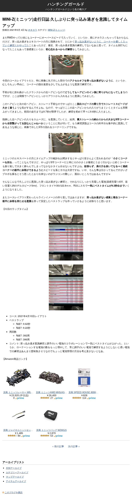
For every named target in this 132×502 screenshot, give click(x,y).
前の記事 (59, 446)
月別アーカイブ (13, 468)
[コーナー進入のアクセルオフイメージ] (66, 65)
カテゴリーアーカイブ (17, 472)
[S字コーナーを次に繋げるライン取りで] (66, 143)
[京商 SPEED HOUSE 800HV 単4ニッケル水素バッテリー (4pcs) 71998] (84, 377)
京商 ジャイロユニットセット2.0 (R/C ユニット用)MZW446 (18, 430)
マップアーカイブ (15, 476)
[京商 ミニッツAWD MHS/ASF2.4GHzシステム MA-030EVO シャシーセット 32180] (51, 377)
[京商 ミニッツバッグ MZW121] (51, 415)
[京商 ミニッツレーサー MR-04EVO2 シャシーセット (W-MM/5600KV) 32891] (19, 377)
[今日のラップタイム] (66, 238)
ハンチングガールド (66, 4)
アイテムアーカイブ (16, 481)
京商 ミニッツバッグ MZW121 (51, 430)
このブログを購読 (14, 492)
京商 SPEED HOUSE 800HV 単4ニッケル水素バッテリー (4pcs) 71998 (84, 392)
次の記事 (73, 446)
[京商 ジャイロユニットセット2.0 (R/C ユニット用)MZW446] (19, 415)
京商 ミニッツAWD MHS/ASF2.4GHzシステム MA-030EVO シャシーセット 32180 (51, 392)
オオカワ (32, 29)
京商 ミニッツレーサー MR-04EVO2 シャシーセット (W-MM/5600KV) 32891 (18, 392)
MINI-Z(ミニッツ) (56, 29)
